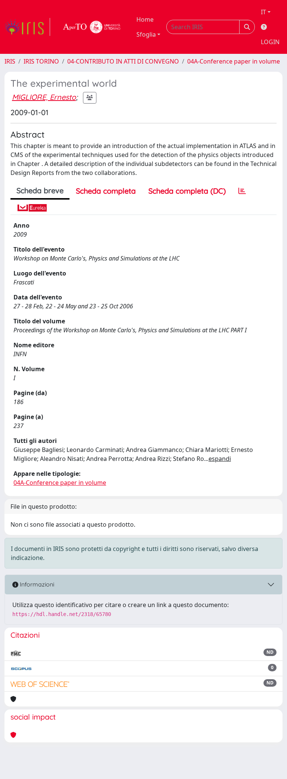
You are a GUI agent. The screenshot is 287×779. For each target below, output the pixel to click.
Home (145, 19)
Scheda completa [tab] (106, 190)
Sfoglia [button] (146, 34)
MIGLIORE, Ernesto (44, 97)
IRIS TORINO (41, 61)
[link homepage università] (92, 27)
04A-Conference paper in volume (233, 61)
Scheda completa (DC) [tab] (187, 190)
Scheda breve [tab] (40, 190)
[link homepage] (27, 27)
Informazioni (36, 584)
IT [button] (263, 12)
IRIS (9, 61)
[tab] (242, 191)
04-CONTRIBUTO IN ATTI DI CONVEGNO (123, 61)
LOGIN (270, 42)
